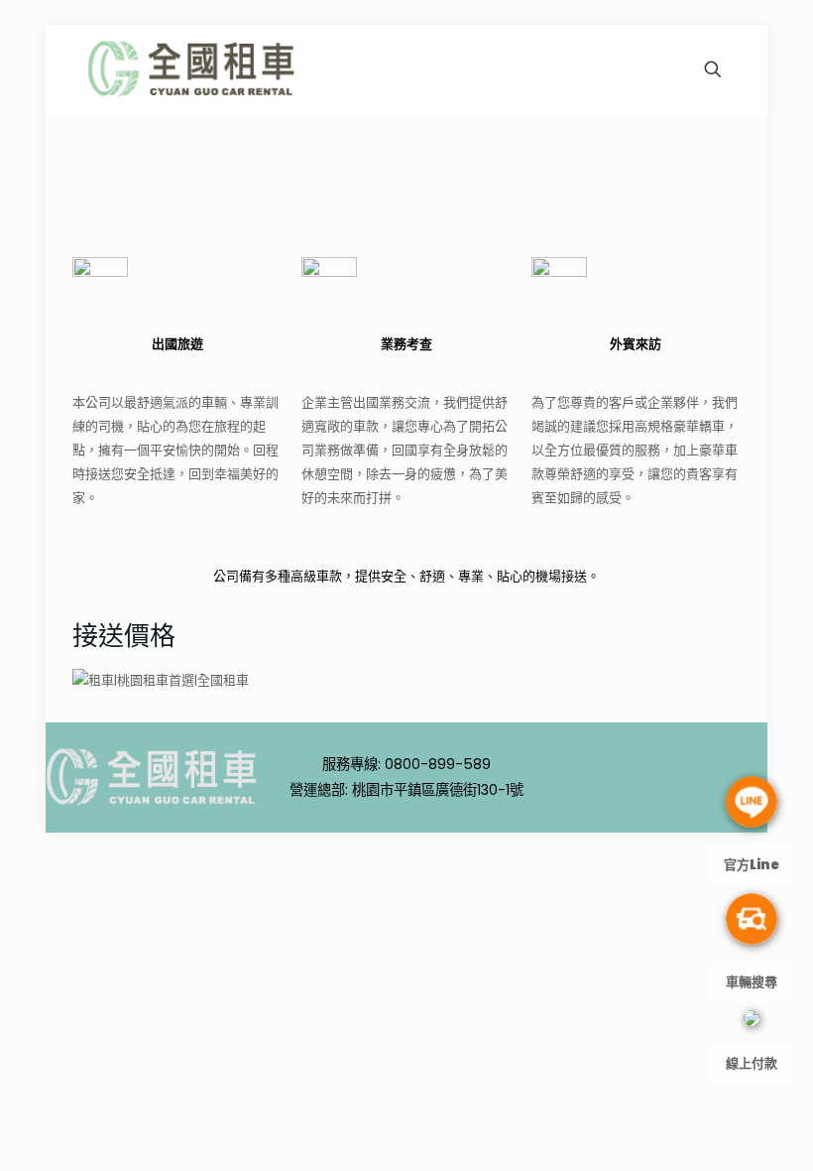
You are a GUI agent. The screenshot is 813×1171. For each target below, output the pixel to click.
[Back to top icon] (672, 792)
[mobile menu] (643, 69)
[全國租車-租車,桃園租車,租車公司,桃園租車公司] (192, 69)
